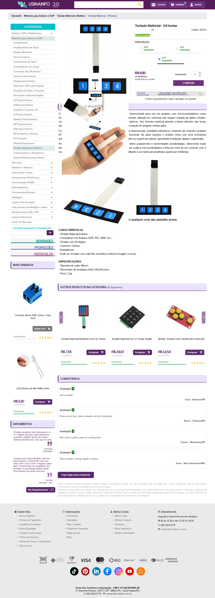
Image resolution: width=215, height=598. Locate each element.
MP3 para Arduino (23, 124)
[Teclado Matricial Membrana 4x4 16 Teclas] (83, 317)
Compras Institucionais (29, 533)
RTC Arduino (20, 138)
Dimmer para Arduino (24, 76)
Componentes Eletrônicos (32, 177)
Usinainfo (16, 16)
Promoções (72, 516)
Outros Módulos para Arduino (29, 157)
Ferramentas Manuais (32, 192)
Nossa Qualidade (27, 528)
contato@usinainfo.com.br (173, 529)
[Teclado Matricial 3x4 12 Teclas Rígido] (132, 317)
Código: (195, 30)
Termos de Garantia (28, 537)
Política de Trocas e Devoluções (34, 541)
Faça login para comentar (75, 475)
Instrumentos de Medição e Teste (32, 207)
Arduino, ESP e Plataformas (32, 33)
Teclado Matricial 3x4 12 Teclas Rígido (132, 339)
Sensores (32, 162)
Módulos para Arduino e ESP (32, 38)
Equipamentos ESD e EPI (32, 212)
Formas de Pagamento (29, 520)
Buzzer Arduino (21, 57)
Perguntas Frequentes (77, 528)
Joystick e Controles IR (25, 109)
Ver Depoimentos (38, 489)
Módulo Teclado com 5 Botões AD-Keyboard (181, 339)
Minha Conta (121, 511)
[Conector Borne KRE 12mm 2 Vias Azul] (33, 293)
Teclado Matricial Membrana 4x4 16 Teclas (83, 339)
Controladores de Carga (26, 66)
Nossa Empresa (26, 516)
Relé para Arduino (23, 129)
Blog (68, 537)
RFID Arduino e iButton (25, 133)
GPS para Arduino (23, 100)
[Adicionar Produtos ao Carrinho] (199, 72)
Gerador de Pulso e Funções (28, 90)
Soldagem (32, 197)
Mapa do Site (73, 533)
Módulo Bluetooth (22, 52)
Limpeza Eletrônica (32, 217)
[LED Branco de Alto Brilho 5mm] (33, 366)
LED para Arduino (22, 114)
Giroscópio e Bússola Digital (28, 95)
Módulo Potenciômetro (25, 119)
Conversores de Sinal (24, 61)
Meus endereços (122, 528)
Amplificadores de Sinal (25, 47)
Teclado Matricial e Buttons (27, 148)
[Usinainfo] (38, 4)
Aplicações (95, 106)
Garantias (119, 524)
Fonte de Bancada (21, 222)
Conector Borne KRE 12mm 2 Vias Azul (33, 316)
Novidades (71, 520)
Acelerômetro (20, 42)
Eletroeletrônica (32, 187)
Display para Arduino (24, 81)
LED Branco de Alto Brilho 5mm (33, 388)
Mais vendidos (73, 524)
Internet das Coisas (32, 172)
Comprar (40, 401)
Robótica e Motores (32, 167)
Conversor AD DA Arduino (27, 71)
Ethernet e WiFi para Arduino (28, 85)
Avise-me (39, 328)
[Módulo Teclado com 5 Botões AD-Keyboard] (181, 317)
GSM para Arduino (23, 105)
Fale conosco (25, 545)
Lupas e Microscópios (32, 202)
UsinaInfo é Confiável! (29, 524)
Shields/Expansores (23, 143)
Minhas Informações (124, 533)
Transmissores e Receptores (28, 153)
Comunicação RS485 (32, 182)
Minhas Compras (122, 520)
